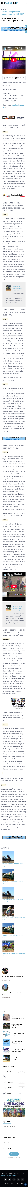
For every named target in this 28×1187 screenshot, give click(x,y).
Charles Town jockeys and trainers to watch (12, 977)
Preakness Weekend (9, 1127)
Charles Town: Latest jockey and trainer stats (17, 289)
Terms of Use (9, 1183)
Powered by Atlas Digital (8, 1176)
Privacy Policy (19, 1183)
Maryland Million (8, 1132)
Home (2, 9)
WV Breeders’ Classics (10, 1137)
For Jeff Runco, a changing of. (16, 1058)
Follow (21, 1071)
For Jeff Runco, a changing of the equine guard (17, 609)
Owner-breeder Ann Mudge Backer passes (18, 1017)
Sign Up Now (14, 1154)
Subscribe (21, 1093)
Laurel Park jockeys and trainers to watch (12, 993)
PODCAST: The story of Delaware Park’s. (18, 1050)
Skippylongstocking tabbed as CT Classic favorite (17, 1025)
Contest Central (8, 1143)
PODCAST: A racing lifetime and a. (17, 1042)
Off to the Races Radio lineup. (18, 1034)
